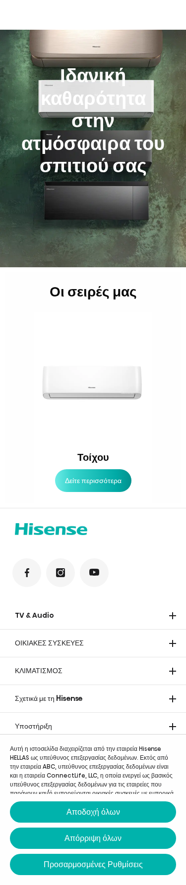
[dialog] (93, 809)
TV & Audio (34, 615)
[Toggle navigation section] (172, 615)
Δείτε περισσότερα (93, 481)
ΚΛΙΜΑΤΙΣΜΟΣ (38, 671)
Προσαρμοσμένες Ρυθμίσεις (93, 864)
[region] (93, 148)
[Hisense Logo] (93, 530)
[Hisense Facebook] (26, 572)
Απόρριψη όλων (93, 838)
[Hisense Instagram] (60, 572)
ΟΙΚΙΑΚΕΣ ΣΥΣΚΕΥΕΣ (49, 643)
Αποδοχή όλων (93, 812)
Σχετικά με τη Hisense (49, 698)
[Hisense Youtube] (94, 572)
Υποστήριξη (33, 726)
